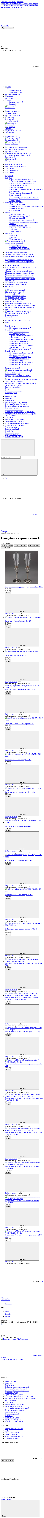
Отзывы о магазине (17, 7)
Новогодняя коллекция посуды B (21, 345)
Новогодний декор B (17, 334)
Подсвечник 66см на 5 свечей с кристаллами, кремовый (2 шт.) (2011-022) (21, 998)
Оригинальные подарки (14, 410)
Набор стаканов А (16, 239)
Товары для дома (11, 427)
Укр (6, 478)
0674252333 (5, 26)
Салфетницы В (14, 210)
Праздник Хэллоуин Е (13, 435)
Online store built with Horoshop (12, 1359)
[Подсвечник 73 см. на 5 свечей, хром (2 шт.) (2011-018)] (24, 1061)
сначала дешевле (20, 545)
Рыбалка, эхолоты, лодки (14, 437)
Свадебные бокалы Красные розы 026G (19, 724)
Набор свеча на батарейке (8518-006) (18, 826)
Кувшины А (13, 237)
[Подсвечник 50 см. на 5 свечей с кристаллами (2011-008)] (24, 1164)
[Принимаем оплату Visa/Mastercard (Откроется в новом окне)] (14, 1339)
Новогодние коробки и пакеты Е (21, 353)
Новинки (8, 398)
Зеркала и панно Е (16, 102)
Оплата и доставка (12, 6)
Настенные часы (15, 90)
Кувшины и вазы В (16, 187)
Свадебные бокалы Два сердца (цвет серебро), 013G (24, 587)
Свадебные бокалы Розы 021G (16, 655)
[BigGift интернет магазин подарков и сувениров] (11, 1333)
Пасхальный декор (12, 433)
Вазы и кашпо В (15, 195)
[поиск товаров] (18, 447)
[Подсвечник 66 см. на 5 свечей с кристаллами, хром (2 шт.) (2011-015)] (24, 1095)
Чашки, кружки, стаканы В (19, 185)
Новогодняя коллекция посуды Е (21, 362)
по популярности (7, 545)
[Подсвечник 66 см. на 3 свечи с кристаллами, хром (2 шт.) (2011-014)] (24, 1129)
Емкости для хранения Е (18, 226)
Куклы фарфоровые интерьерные (17, 406)
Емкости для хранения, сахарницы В (22, 181)
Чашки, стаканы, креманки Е (20, 216)
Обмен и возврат (25, 6)
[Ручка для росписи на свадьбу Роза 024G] (24, 687)
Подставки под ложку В (18, 208)
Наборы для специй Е (17, 218)
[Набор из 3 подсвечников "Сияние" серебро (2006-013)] (24, 960)
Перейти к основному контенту (12, 2)
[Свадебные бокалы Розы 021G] (24, 651)
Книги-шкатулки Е (12, 396)
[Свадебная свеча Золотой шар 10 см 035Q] (24, 789)
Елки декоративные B (17, 337)
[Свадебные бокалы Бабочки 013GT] (24, 617)
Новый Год (9, 431)
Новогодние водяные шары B (20, 349)
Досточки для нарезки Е (18, 247)
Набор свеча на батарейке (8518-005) (18, 760)
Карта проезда (6, 1499)
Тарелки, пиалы (15, 201)
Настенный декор (11, 408)
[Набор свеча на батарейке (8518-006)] (24, 821)
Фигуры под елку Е (16, 355)
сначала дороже (33, 545)
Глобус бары (9, 400)
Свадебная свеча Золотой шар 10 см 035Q (20, 792)
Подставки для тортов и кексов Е (21, 220)
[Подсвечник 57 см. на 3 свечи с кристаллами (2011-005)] (24, 1232)
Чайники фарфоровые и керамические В (24, 199)
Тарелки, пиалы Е (16, 231)
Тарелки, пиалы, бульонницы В (20, 193)
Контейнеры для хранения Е (19, 249)
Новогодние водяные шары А (20, 328)
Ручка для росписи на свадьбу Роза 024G (20, 689)
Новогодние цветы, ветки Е (19, 364)
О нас (3, 6)
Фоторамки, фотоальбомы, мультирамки (19, 412)
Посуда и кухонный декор (14, 419)
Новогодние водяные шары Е (20, 357)
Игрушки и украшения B (18, 341)
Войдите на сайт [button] (11, 613)
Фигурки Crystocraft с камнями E (17, 423)
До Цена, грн (22, 1322)
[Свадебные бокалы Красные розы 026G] (24, 719)
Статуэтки (9, 417)
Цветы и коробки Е (12, 429)
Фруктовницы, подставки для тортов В (23, 197)
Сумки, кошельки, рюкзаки (15, 425)
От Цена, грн (5, 1322)
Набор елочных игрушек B (19, 332)
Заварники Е (14, 229)
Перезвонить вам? (8, 28)
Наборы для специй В (17, 204)
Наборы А (13, 235)
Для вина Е (13, 121)
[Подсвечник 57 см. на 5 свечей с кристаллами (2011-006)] (24, 1198)
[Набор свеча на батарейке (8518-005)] (24, 755)
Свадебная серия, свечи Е (14, 421)
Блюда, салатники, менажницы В (21, 183)
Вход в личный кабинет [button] (14, 1429)
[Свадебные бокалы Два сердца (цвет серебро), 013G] (24, 567)
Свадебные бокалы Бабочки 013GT (18, 621)
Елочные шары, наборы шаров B (21, 339)
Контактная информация (14, 1436)
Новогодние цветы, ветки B (19, 343)
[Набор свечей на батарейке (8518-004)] (24, 856)
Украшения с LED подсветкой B (21, 336)
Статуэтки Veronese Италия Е (16, 404)
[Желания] (22, 489)
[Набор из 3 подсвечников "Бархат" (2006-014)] (24, 924)
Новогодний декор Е (17, 360)
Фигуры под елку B (16, 347)
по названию (6, 548)
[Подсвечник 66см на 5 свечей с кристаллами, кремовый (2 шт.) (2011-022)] (24, 994)
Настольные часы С (16, 92)
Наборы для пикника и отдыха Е (17, 402)
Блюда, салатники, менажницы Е (21, 227)
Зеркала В (13, 104)
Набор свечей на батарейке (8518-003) (19, 895)
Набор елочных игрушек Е (19, 359)
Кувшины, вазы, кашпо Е (18, 214)
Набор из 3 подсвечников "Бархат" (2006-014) (22, 929)
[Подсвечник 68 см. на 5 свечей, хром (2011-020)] (24, 1029)
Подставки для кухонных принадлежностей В (26, 206)
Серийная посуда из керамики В (21, 180)
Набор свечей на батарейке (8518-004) (19, 860)
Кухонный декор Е (16, 245)
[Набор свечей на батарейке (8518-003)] (24, 890)
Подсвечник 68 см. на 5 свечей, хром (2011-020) (22, 1031)
